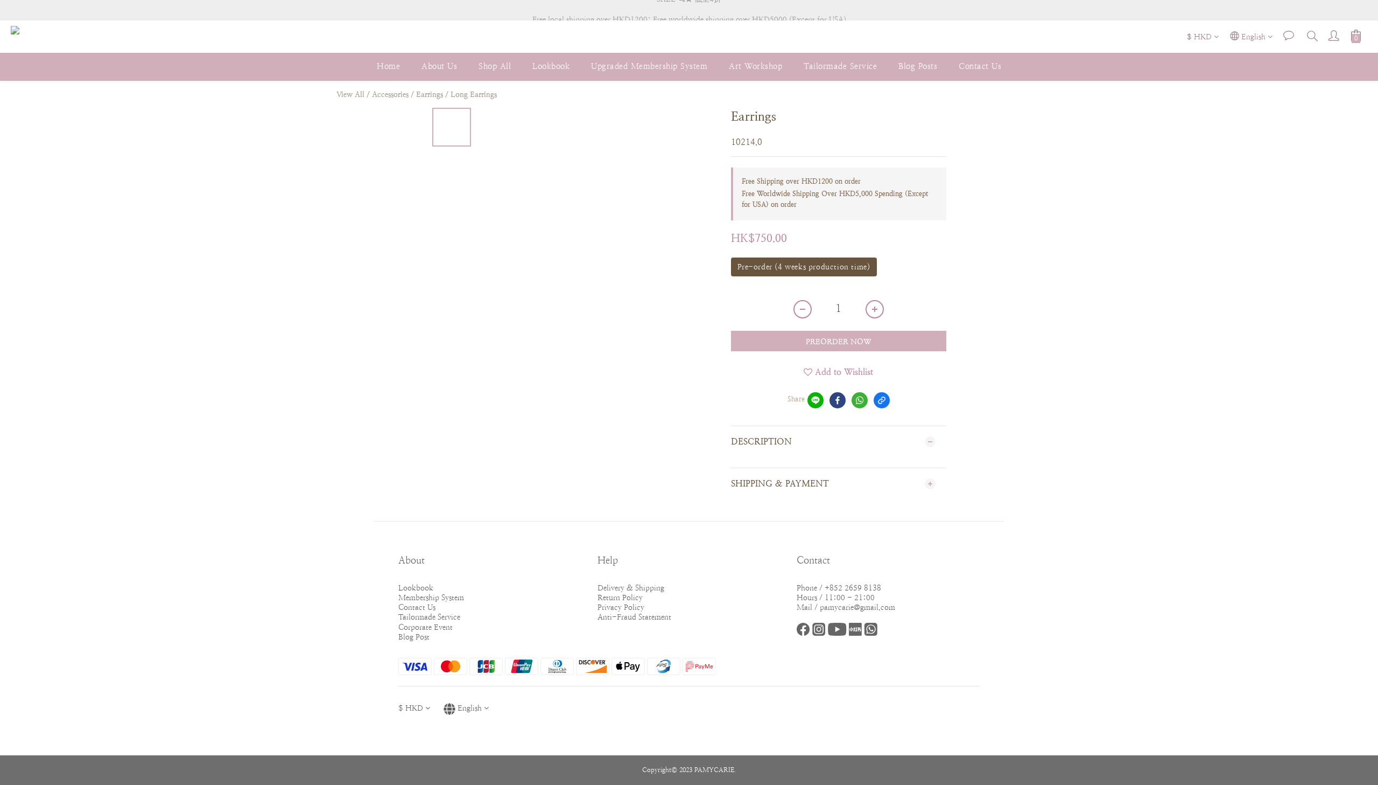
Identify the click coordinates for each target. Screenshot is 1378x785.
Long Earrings (474, 94)
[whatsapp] (860, 400)
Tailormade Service (840, 66)
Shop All (495, 66)
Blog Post (414, 637)
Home (388, 66)
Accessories (390, 94)
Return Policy (620, 597)
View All (350, 94)
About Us (439, 66)
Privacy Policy (620, 607)
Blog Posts (917, 66)
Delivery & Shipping (630, 587)
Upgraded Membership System (649, 66)
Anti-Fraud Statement (634, 617)
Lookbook (551, 66)
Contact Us (980, 66)
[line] (815, 400)
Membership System (431, 597)
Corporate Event (425, 627)
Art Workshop (755, 66)
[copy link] (882, 400)
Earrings (429, 94)
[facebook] (837, 400)
